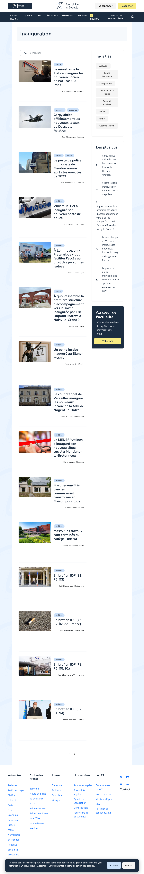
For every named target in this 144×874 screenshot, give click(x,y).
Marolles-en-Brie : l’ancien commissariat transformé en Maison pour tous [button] (67, 493)
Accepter (114, 865)
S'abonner (127, 5)
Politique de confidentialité (103, 810)
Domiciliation (81, 807)
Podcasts (56, 790)
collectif (12, 800)
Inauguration (105, 83)
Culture (12, 805)
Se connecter (105, 5)
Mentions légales (104, 799)
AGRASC (103, 66)
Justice (28, 15)
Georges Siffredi (106, 125)
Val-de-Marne (37, 823)
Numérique (14, 834)
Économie (52, 15)
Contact (125, 789)
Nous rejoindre (104, 794)
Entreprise (68, 15)
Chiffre (11, 795)
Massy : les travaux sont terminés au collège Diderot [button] (68, 535)
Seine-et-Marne (38, 808)
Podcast (82, 15)
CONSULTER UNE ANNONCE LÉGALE (115, 17)
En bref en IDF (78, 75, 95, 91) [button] (68, 666)
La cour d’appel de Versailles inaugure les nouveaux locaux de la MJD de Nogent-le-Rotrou (110, 249)
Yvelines (34, 828)
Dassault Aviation (107, 103)
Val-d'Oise (35, 818)
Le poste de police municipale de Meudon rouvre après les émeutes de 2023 (110, 280)
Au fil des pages (16, 790)
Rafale (102, 111)
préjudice (13, 849)
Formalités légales (79, 792)
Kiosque (56, 800)
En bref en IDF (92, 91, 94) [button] (68, 711)
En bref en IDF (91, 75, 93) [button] (68, 577)
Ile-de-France (14, 17)
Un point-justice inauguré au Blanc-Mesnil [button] (68, 353)
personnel (13, 839)
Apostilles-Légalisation (80, 800)
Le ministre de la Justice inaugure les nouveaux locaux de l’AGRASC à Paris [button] (68, 77)
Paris (32, 803)
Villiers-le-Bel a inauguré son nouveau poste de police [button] (67, 212)
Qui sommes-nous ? (103, 787)
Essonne (34, 788)
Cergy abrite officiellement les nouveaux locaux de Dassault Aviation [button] (67, 123)
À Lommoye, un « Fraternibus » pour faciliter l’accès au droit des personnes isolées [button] (69, 258)
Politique (12, 844)
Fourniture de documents (81, 814)
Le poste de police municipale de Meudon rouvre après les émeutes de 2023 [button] (67, 168)
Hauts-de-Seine (38, 793)
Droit (40, 15)
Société (58, 155)
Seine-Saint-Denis (39, 813)
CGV (98, 804)
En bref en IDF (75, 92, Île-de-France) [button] (68, 622)
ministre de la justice (107, 92)
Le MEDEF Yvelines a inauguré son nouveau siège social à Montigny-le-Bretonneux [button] (68, 447)
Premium (94, 18)
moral (11, 829)
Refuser (128, 865)
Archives (59, 201)
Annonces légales (83, 785)
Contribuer (57, 795)
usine (102, 118)
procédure (13, 854)
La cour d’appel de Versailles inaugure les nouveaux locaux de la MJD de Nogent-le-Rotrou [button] (69, 402)
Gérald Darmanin (107, 75)
